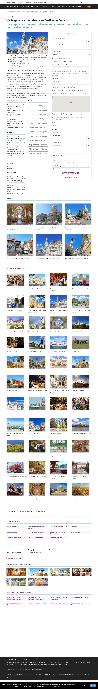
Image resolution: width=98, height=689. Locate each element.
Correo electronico (57, 135)
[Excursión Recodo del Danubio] (38, 572)
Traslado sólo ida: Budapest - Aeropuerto (59, 598)
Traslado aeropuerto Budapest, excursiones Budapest (20, 674)
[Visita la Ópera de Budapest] (16, 572)
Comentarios (55, 78)
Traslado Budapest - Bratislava (77, 604)
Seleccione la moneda (58, 149)
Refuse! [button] (86, 685)
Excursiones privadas (14, 537)
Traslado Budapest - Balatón (14, 604)
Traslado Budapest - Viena (37, 603)
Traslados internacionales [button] (65, 6)
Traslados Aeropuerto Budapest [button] (45, 6)
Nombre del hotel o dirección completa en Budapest (68, 90)
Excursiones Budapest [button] (26, 6)
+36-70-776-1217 (40, 511)
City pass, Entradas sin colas (59, 526)
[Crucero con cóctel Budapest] (38, 582)
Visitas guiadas (12, 526)
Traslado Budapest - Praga (58, 603)
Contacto (78, 6)
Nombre (54, 122)
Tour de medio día (56, 537)
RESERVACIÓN (71, 177)
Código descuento (57, 155)
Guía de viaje (39, 674)
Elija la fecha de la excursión (60, 38)
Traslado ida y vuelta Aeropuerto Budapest (14, 598)
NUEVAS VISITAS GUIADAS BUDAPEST (19, 565)
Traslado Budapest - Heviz (79, 597)
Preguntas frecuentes (12, 669)
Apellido (54, 129)
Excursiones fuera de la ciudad (57, 533)
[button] (89, 6)
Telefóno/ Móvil (56, 142)
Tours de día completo (35, 537)
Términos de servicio (25, 669)
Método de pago (57, 166)
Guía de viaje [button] (14, 6)
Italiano (28, 16)
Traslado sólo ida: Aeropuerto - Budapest (36, 598)
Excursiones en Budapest (17, 268)
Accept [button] (93, 685)
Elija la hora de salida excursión (61, 45)
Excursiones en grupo (78, 532)
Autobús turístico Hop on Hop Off (36, 527)
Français (24, 16)
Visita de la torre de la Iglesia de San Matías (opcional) (68, 65)
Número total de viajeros (59, 58)
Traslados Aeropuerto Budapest (66, 674)
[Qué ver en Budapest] (16, 582)
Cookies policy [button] (57, 686)
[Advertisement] (49, 632)
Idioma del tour (56, 51)
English (32, 16)
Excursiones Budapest (15, 558)
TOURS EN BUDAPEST (14, 522)
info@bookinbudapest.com (25, 511)
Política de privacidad (37, 669)
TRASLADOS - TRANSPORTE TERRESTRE (20, 592)
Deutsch (19, 16)
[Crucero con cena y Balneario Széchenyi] (60, 572)
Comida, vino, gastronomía (37, 532)
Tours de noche (12, 532)
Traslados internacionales (82, 674)
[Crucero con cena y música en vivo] (81, 572)
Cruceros (74, 526)
